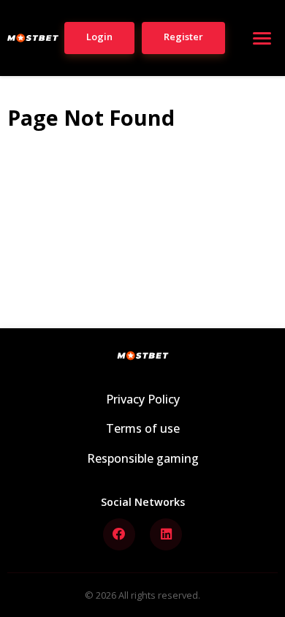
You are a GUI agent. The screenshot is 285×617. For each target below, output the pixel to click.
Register (183, 36)
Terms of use (143, 428)
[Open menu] (262, 38)
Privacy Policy (143, 399)
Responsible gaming (143, 458)
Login (99, 36)
